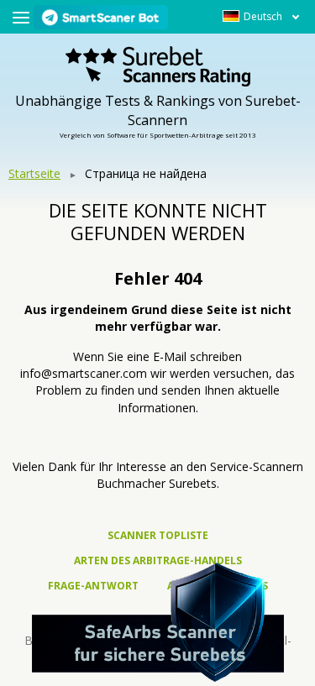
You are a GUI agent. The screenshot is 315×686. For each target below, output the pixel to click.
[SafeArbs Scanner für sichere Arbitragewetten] (158, 622)
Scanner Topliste (158, 535)
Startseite (34, 173)
